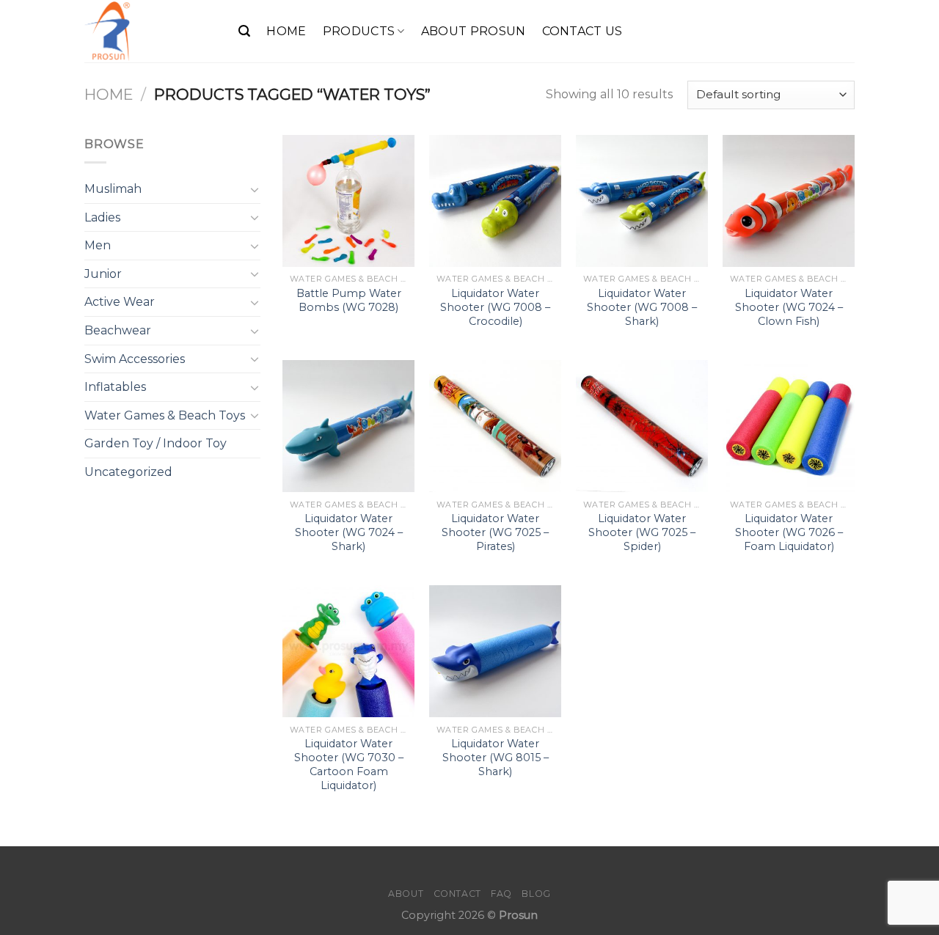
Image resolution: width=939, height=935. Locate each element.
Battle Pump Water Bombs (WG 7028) (348, 300)
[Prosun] (150, 31)
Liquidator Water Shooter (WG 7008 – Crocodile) (495, 307)
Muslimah (113, 189)
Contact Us (582, 31)
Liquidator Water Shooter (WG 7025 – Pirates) (495, 532)
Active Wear (119, 302)
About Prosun (473, 31)
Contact (457, 893)
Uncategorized (128, 472)
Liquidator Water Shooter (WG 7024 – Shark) (349, 532)
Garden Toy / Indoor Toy (155, 443)
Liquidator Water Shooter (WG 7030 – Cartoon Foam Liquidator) (348, 764)
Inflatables (115, 387)
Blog (536, 893)
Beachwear (117, 330)
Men (97, 245)
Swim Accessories (134, 359)
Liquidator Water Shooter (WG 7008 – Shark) (642, 307)
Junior (103, 274)
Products (359, 31)
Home (286, 31)
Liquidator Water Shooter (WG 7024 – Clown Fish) (789, 307)
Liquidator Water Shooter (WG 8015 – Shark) (495, 757)
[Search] (244, 31)
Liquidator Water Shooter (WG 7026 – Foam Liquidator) (789, 532)
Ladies (102, 217)
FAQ (501, 893)
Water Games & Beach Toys (164, 415)
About (405, 893)
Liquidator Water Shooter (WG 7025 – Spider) (641, 532)
